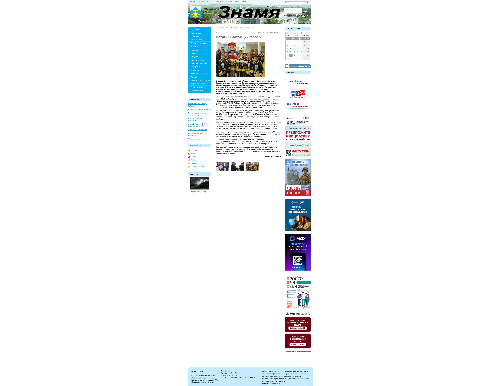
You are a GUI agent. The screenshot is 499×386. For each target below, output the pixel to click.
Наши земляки (196, 33)
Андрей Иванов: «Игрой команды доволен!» (197, 125)
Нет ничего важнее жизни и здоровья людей (199, 114)
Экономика (195, 47)
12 (294, 48)
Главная (218, 28)
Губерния (194, 74)
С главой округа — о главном (200, 109)
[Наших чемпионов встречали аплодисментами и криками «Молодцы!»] (222, 171)
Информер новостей (199, 84)
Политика (194, 50)
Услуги (193, 157)
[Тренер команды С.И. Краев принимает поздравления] (237, 171)
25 (290, 55)
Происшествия (196, 40)
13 (297, 48)
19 (294, 52)
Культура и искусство (199, 43)
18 (290, 52)
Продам (194, 150)
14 (301, 48)
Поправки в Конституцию (200, 80)
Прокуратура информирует (196, 68)
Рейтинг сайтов (197, 87)
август (296, 33)
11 (290, 48)
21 (301, 52)
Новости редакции (198, 60)
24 (287, 55)
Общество (195, 36)
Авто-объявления (198, 167)
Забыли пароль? (304, 15)
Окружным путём (195, 139)
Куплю (193, 154)
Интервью (194, 77)
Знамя (195, 12)
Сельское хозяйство (199, 63)
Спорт (193, 53)
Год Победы (195, 30)
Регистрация (288, 15)
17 (287, 52)
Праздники (195, 57)
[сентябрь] (305, 34)
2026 (296, 35)
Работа (193, 160)
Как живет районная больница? (196, 119)
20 (297, 52)
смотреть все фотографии (200, 191)
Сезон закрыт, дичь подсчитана (195, 134)
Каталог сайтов (197, 91)
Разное (193, 163)
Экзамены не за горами (197, 130)
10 (287, 48)
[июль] (289, 34)
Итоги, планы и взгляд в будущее (197, 105)
